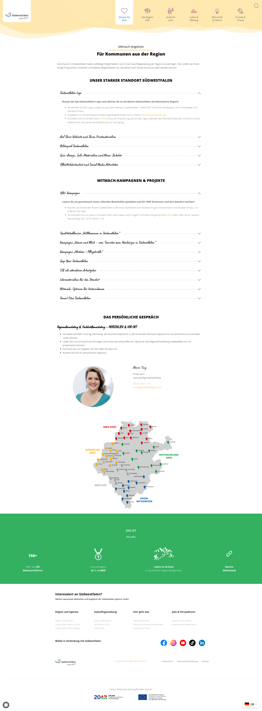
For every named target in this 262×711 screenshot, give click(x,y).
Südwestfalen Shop (141, 628)
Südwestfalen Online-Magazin (67, 628)
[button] (6, 705)
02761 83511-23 (142, 383)
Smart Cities (99, 628)
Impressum (167, 661)
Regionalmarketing (141, 620)
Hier (196, 207)
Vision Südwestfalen (102, 620)
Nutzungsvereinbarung (154, 114)
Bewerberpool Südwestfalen (184, 624)
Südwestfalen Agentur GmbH (67, 624)
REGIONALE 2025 (101, 624)
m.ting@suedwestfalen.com (147, 387)
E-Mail (102, 118)
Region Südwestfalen (64, 620)
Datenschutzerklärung (187, 661)
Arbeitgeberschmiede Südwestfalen (148, 624)
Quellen (205, 661)
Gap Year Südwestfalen (182, 620)
